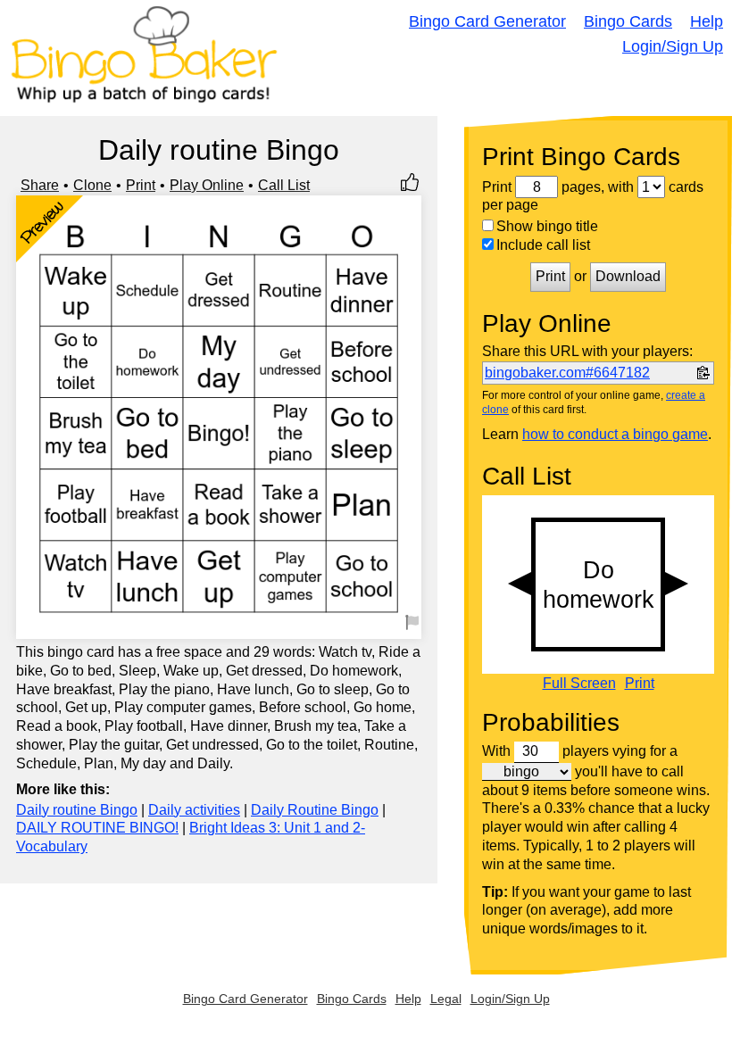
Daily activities (194, 809)
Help (706, 21)
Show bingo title (547, 226)
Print (140, 185)
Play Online (207, 185)
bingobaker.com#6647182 (567, 372)
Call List (284, 185)
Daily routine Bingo (76, 809)
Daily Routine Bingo (314, 809)
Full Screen (579, 683)
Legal (446, 998)
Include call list (543, 245)
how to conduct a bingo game (615, 434)
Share (40, 185)
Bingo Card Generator (487, 21)
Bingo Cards (628, 21)
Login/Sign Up (672, 46)
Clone (92, 185)
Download (628, 276)
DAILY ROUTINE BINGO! (97, 827)
